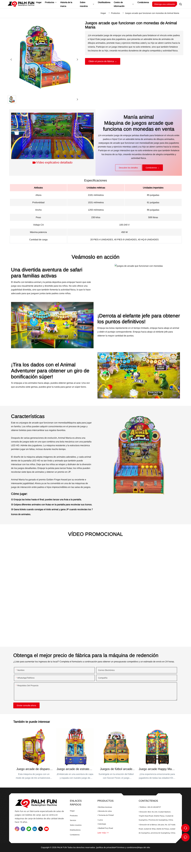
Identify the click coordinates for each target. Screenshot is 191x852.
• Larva (100, 820)
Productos (115, 13)
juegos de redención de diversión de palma (21, 4)
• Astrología (101, 824)
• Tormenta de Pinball (105, 815)
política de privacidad (106, 847)
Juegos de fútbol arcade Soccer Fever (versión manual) (116, 754)
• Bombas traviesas (104, 807)
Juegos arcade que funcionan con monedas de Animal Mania (152, 13)
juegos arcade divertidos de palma (40, 803)
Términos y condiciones (126, 847)
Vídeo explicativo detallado (54, 162)
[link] (126, 143)
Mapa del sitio (144, 847)
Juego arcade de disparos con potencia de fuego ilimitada (33, 754)
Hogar (103, 13)
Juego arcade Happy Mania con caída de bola (157, 754)
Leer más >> (103, 832)
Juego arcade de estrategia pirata (75, 754)
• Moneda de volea (104, 811)
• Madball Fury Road (105, 828)
